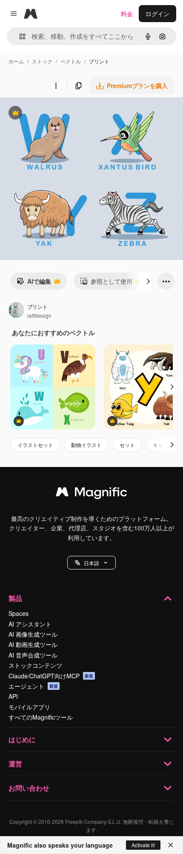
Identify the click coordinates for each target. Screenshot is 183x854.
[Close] (171, 845)
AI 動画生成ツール (33, 644)
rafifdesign (39, 315)
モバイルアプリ (29, 707)
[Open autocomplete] (19, 36)
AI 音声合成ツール (33, 655)
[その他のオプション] (55, 85)
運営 (15, 764)
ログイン (157, 13)
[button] (91, 562)
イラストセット (35, 444)
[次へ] (148, 281)
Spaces (19, 613)
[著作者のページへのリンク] (16, 310)
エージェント (33, 686)
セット (127, 444)
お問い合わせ (29, 788)
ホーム (16, 61)
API (13, 696)
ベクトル (70, 61)
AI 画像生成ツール (33, 634)
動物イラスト (86, 444)
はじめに (22, 739)
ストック (42, 61)
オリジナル (58, 113)
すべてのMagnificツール (41, 717)
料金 (127, 13)
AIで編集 (34, 283)
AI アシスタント (30, 624)
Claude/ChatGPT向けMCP (51, 676)
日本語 (91, 562)
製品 (15, 598)
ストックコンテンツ (35, 665)
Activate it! (143, 844)
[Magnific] (91, 493)
